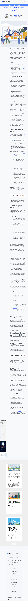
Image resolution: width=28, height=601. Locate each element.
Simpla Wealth (14, 586)
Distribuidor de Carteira (14, 564)
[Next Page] (14, 544)
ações (24, 68)
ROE (20, 322)
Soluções (14, 573)
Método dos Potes (14, 562)
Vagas (14, 575)
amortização (15, 308)
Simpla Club (14, 584)
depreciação (21, 306)
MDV (14, 589)
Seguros (14, 591)
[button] (25, 2)
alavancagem (21, 291)
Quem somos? (14, 571)
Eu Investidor (14, 582)
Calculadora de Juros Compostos (14, 560)
